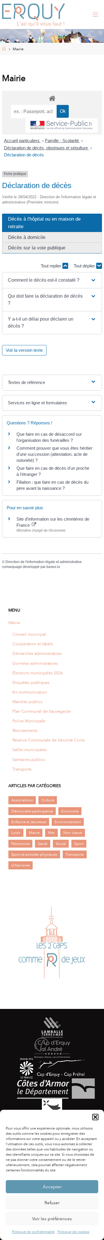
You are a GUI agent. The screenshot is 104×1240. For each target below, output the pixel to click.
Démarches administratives (37, 653)
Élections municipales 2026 (37, 673)
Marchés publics (27, 701)
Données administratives (35, 663)
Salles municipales (29, 749)
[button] (95, 1117)
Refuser (52, 1202)
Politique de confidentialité (33, 1232)
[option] (52, 944)
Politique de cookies (73, 1232)
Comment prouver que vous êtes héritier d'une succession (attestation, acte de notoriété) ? (54, 454)
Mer (51, 832)
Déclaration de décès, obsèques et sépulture (46, 147)
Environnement (68, 822)
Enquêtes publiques (30, 682)
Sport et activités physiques (34, 854)
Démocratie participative (32, 811)
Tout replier (51, 265)
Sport (78, 843)
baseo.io (53, 567)
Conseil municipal (29, 634)
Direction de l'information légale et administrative (43, 562)
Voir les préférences (52, 1218)
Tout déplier (85, 265)
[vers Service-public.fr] (61, 125)
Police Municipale (28, 720)
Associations (22, 800)
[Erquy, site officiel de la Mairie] (33, 14)
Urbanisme (20, 865)
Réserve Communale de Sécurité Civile (48, 740)
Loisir (16, 832)
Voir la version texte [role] (24, 350)
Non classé (72, 832)
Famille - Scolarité (62, 140)
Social (61, 843)
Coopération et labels (32, 643)
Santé (42, 843)
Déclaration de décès (24, 154)
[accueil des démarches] (52, 98)
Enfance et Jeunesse (28, 822)
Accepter (52, 1186)
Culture (47, 800)
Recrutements (24, 730)
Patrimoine (20, 843)
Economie (70, 811)
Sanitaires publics (28, 759)
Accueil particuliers (22, 140)
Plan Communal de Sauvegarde (41, 711)
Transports (21, 769)
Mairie (14, 622)
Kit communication (29, 692)
